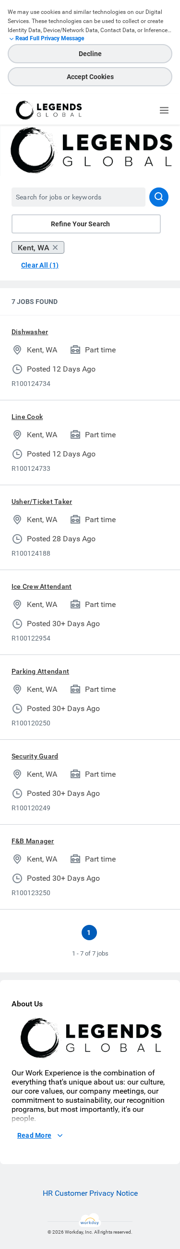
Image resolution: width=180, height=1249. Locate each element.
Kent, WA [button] (33, 247)
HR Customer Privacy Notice (90, 1193)
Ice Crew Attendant (42, 586)
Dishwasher (30, 332)
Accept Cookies (90, 77)
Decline (90, 54)
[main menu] (164, 110)
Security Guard (35, 756)
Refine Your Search (80, 224)
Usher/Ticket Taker (42, 501)
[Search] (158, 197)
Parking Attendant (40, 671)
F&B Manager (33, 841)
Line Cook (27, 416)
